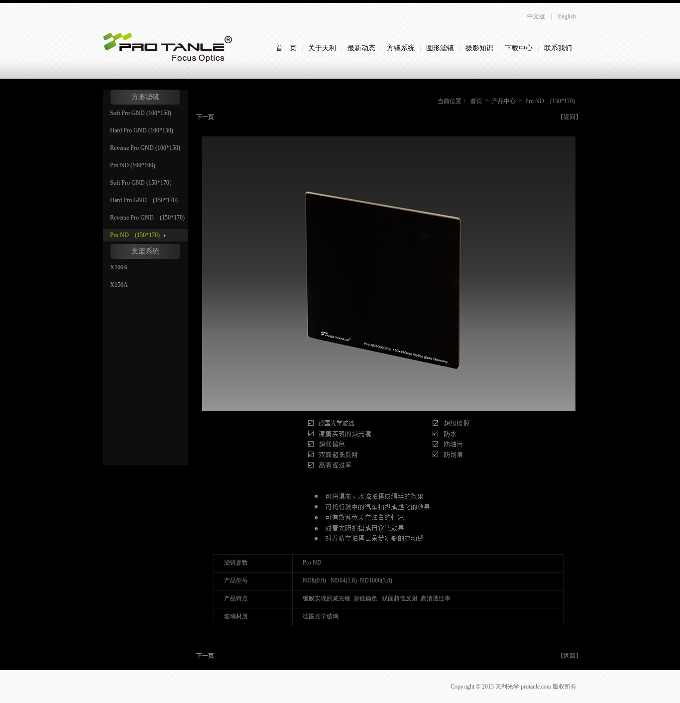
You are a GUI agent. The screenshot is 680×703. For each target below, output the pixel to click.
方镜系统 (401, 48)
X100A (119, 267)
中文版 (536, 16)
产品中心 (504, 101)
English (567, 16)
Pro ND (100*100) (132, 165)
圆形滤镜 (440, 48)
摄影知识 (479, 48)
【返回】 (569, 117)
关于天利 (322, 48)
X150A (119, 284)
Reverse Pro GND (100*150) (145, 147)
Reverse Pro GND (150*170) (147, 217)
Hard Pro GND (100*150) (141, 130)
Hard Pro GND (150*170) (144, 200)
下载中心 (519, 48)
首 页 (286, 48)
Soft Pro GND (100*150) (140, 113)
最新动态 (361, 48)
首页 (476, 101)
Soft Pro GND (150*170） (142, 182)
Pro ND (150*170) (135, 235)
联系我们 (558, 48)
